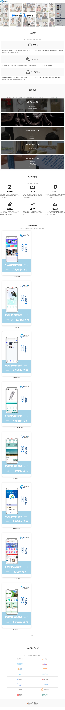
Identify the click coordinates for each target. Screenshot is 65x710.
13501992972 (34, 704)
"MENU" (63, 1)
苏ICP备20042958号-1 (32, 702)
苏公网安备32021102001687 (33, 703)
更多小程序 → (32, 635)
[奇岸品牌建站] (4, 1)
